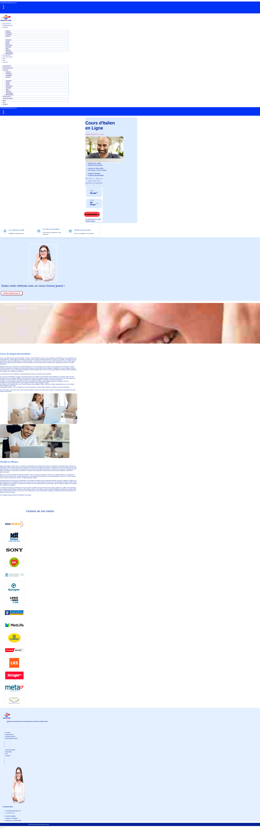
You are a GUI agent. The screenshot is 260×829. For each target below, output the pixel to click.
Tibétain (8, 50)
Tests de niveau (8, 57)
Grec (7, 48)
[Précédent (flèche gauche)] (0, 828)
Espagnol (9, 32)
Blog (4, 58)
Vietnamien (9, 52)
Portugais (9, 45)
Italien (8, 38)
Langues (5, 27)
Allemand (9, 34)
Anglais (8, 31)
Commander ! (92, 214)
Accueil (7, 732)
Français (8, 39)
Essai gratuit (7, 23)
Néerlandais (9, 53)
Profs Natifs (7, 55)
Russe (7, 41)
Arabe (7, 43)
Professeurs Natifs (11, 738)
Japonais (8, 46)
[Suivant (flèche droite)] (2, 828)
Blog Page (8, 751)
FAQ (4, 60)
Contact (5, 62)
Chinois (8, 36)
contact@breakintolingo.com (8, 2)
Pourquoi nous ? (8, 25)
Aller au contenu (4, 0)
